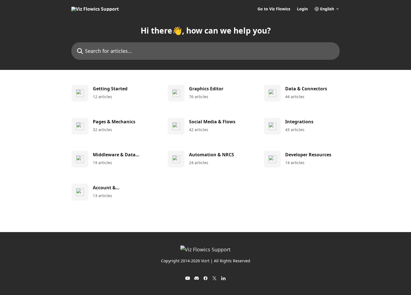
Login (302, 9)
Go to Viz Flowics (274, 9)
